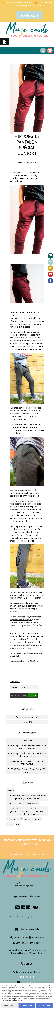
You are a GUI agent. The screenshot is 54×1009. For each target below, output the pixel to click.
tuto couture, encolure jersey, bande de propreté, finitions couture (27, 797)
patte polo (11, 803)
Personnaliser (9, 1005)
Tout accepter (44, 1005)
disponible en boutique (21, 619)
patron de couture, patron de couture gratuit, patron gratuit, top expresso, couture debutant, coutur (27, 811)
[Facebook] (50, 280)
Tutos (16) (27, 722)
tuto (18, 824)
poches (10, 790)
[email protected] (28, 982)
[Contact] (50, 262)
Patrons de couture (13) (27, 717)
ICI (11, 628)
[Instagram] (50, 268)
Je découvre (29, 15)
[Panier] (50, 256)
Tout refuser (27, 1005)
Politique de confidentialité (12, 1000)
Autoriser (32, 695)
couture (14, 687)
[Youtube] (50, 274)
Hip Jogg (32, 175)
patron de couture (29, 687)
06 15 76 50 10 (27, 976)
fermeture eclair (14, 819)
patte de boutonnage (29, 803)
